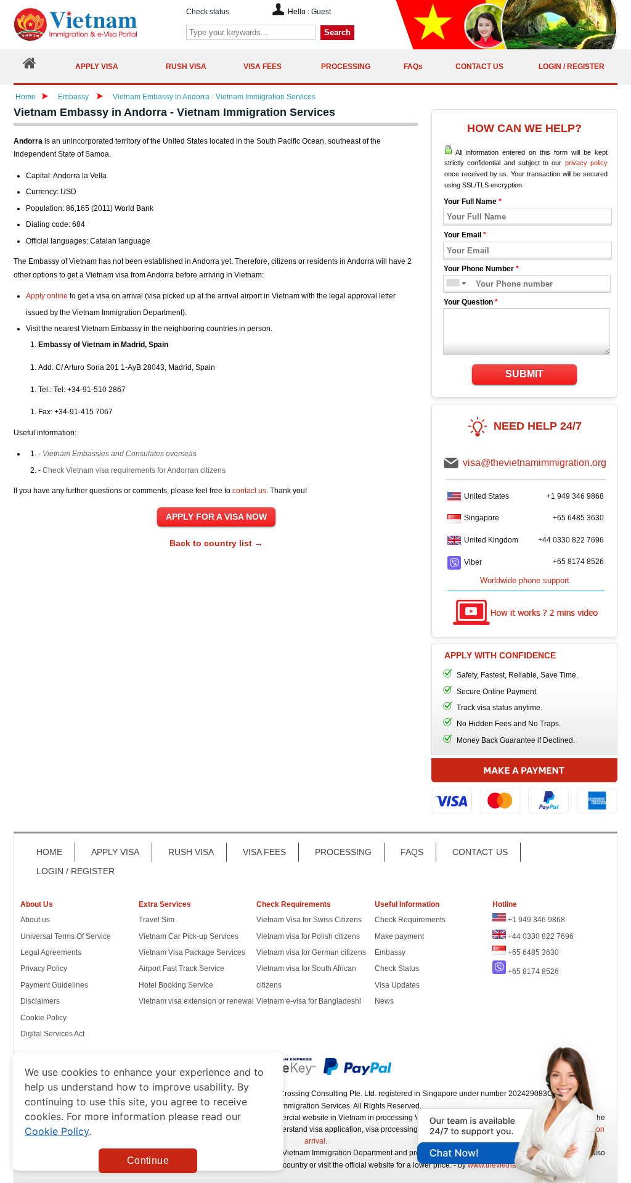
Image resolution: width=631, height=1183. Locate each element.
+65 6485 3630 (578, 518)
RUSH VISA (191, 852)
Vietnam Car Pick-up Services (188, 936)
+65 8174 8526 (578, 561)
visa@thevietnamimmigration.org (534, 462)
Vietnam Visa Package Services (192, 952)
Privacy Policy (43, 968)
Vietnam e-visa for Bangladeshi (308, 1001)
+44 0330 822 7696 (571, 540)
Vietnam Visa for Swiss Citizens (309, 919)
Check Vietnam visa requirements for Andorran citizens (134, 470)
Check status (207, 11)
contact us (249, 490)
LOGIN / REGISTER (75, 871)
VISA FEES (264, 852)
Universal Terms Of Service (65, 936)
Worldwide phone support (524, 580)
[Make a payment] (524, 791)
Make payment (399, 936)
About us (35, 919)
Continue (148, 1160)
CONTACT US (480, 852)
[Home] (30, 66)
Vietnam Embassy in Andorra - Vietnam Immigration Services (214, 96)
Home (25, 96)
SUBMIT (524, 374)
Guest (321, 11)
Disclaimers (40, 1001)
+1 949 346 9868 (575, 496)
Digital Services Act (52, 1033)
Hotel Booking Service (176, 985)
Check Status (397, 968)
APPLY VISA (115, 852)
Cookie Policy (43, 1017)
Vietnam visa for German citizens (311, 952)
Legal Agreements (50, 952)
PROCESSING (343, 852)
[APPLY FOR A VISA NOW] (216, 517)
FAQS (412, 852)
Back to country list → (216, 543)
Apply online (47, 296)
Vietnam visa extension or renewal (196, 1001)
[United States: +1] (452, 284)
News (384, 1001)
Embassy (74, 96)
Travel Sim (156, 919)
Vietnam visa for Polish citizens (308, 936)
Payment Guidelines (54, 985)
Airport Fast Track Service (181, 968)
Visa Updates (397, 985)
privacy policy (586, 162)
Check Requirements (410, 919)
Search (337, 32)
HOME (49, 852)
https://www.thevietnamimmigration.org (96, 24)
